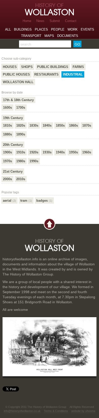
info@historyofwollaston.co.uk (22, 410)
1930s (47, 152)
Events (87, 29)
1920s (33, 152)
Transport (31, 36)
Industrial (73, 74)
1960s (86, 152)
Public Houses (16, 74)
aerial (9, 200)
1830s (33, 125)
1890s (20, 134)
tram (26, 200)
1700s (20, 107)
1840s (47, 125)
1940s (60, 152)
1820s (20, 125)
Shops (27, 67)
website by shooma (83, 410)
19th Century (13, 118)
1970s (7, 161)
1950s (73, 152)
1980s (20, 161)
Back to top (49, 224)
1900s (7, 152)
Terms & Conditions (56, 410)
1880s (7, 134)
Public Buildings (52, 67)
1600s (7, 107)
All (8, 29)
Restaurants (46, 74)
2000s (7, 179)
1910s (20, 152)
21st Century (13, 171)
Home (27, 21)
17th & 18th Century (18, 100)
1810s (7, 125)
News (40, 21)
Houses (10, 67)
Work (73, 29)
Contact (70, 21)
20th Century (13, 145)
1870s (86, 125)
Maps (49, 36)
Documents (67, 36)
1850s (60, 125)
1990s (33, 161)
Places (41, 29)
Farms (78, 67)
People (57, 29)
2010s (20, 179)
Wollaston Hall (18, 82)
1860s (73, 125)
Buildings (23, 29)
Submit (55, 21)
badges (44, 200)
